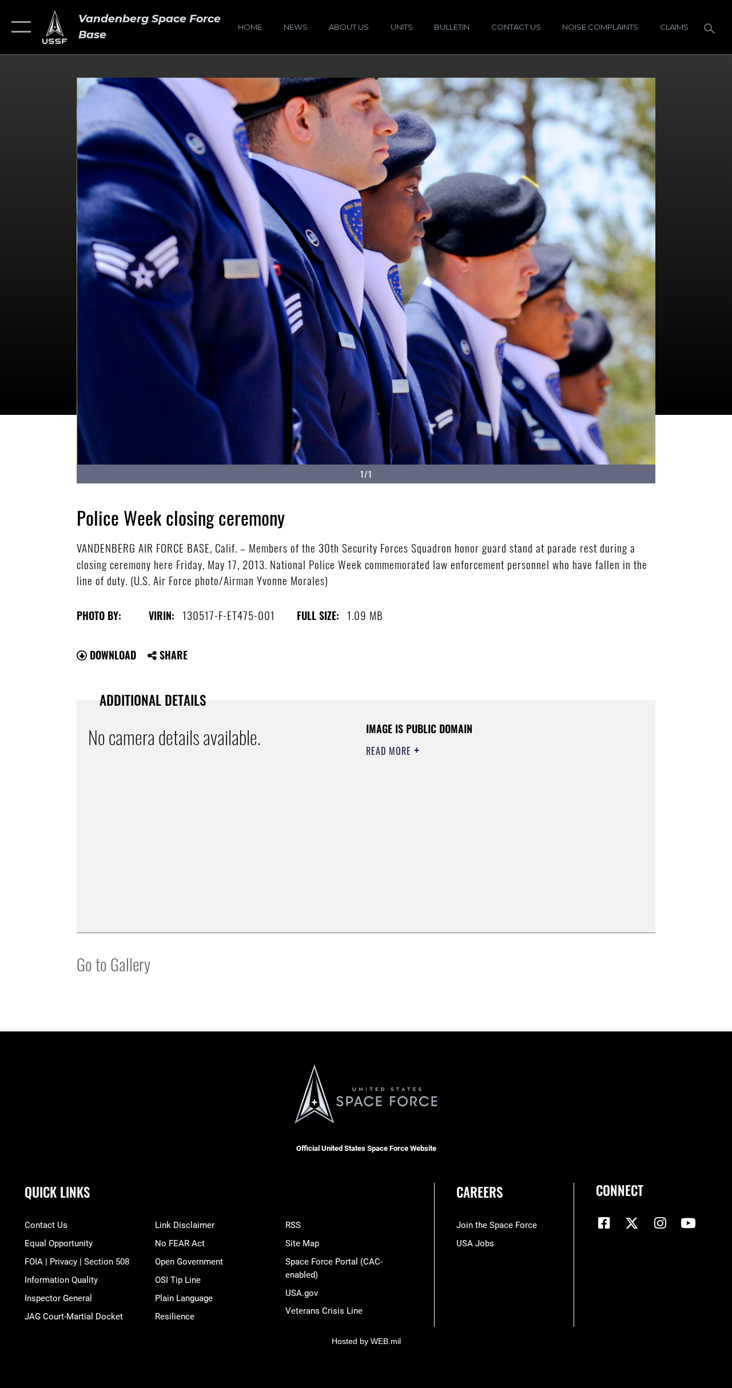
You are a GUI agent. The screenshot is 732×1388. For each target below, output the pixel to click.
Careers (479, 1192)
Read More (390, 751)
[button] (18, 27)
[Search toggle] (711, 27)
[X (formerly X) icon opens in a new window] (631, 1222)
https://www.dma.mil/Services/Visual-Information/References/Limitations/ (468, 847)
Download (111, 654)
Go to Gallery (113, 963)
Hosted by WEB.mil (366, 1341)
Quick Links (57, 1192)
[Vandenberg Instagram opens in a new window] (660, 1222)
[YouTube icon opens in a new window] (688, 1222)
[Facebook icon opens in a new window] (604, 1222)
